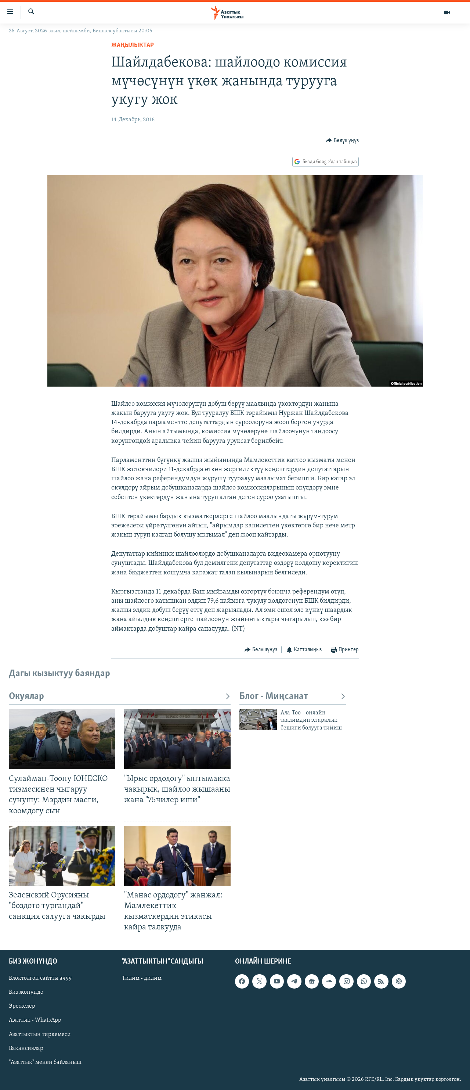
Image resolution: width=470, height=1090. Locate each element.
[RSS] (381, 982)
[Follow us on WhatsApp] (364, 982)
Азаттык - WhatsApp (35, 1020)
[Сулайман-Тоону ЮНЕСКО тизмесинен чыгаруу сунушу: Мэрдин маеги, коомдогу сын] (62, 739)
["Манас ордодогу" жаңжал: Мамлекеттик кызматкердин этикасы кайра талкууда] (177, 856)
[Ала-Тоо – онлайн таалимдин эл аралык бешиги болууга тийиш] (258, 719)
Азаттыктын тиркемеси (40, 1034)
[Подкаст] (399, 982)
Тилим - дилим (142, 979)
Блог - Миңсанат (273, 697)
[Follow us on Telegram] (294, 982)
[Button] (342, 141)
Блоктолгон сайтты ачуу (40, 979)
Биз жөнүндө (26, 993)
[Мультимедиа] (447, 12)
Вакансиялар (26, 1048)
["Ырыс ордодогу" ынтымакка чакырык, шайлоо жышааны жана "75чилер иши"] (177, 739)
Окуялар (26, 697)
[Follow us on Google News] (312, 982)
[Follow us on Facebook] (242, 982)
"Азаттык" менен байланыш (45, 1062)
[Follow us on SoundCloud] (329, 982)
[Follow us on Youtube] (277, 982)
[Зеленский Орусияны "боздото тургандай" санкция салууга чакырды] (62, 856)
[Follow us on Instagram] (346, 982)
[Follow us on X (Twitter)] (259, 982)
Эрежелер (22, 1007)
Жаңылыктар (132, 45)
